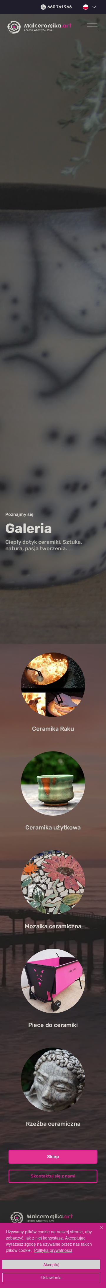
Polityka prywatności (53, 1250)
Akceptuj (51, 1264)
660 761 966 (59, 6)
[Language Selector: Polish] (88, 7)
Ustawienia (51, 1277)
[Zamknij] (98, 1231)
